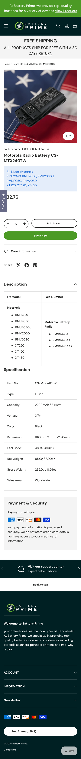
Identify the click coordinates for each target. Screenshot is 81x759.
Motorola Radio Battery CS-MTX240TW (34, 64)
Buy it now (40, 235)
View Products (66, 11)
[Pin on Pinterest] (35, 265)
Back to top (40, 584)
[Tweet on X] (18, 265)
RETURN (45, 53)
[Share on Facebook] (27, 265)
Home (7, 64)
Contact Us (10, 749)
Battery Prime (12, 149)
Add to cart (54, 223)
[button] (75, 26)
